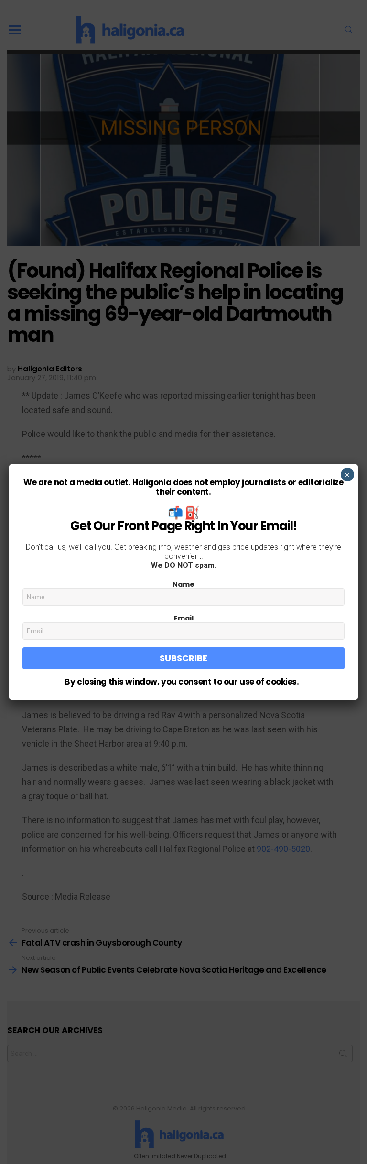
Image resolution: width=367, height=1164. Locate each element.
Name (183, 584)
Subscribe (183, 658)
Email (184, 618)
